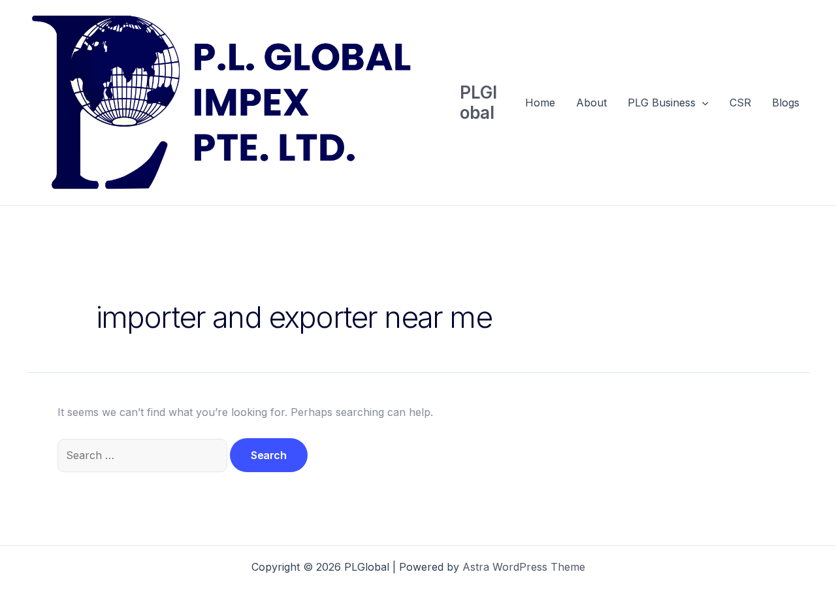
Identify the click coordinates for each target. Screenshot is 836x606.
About (591, 102)
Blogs (785, 102)
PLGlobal (478, 102)
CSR (740, 102)
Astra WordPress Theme (523, 566)
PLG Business (662, 102)
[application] (702, 102)
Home (540, 102)
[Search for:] (143, 455)
